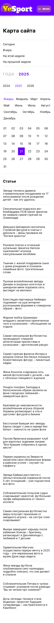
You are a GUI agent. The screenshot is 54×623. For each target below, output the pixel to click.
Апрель (45, 99)
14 (13, 143)
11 (38, 136)
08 (13, 136)
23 (38, 151)
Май (6, 105)
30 (46, 159)
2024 (6, 86)
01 (4, 128)
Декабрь (10, 118)
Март (34, 99)
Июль (32, 105)
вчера (7, 50)
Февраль (22, 99)
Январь (9, 99)
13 (4, 143)
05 (38, 128)
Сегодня (9, 44)
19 (4, 151)
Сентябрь (10, 112)
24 (46, 151)
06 (46, 128)
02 (13, 128)
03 (21, 128)
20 (13, 151)
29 (38, 159)
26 (13, 159)
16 (29, 143)
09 (21, 136)
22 (29, 151)
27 (21, 159)
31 (4, 166)
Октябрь (28, 112)
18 (46, 143)
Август (45, 105)
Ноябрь (45, 112)
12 (46, 136)
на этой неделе (14, 56)
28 (29, 159)
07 (4, 136)
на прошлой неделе (17, 61)
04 (29, 128)
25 (5, 159)
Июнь (18, 105)
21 (21, 151)
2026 (30, 86)
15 (21, 143)
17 (37, 143)
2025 (24, 74)
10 (29, 136)
